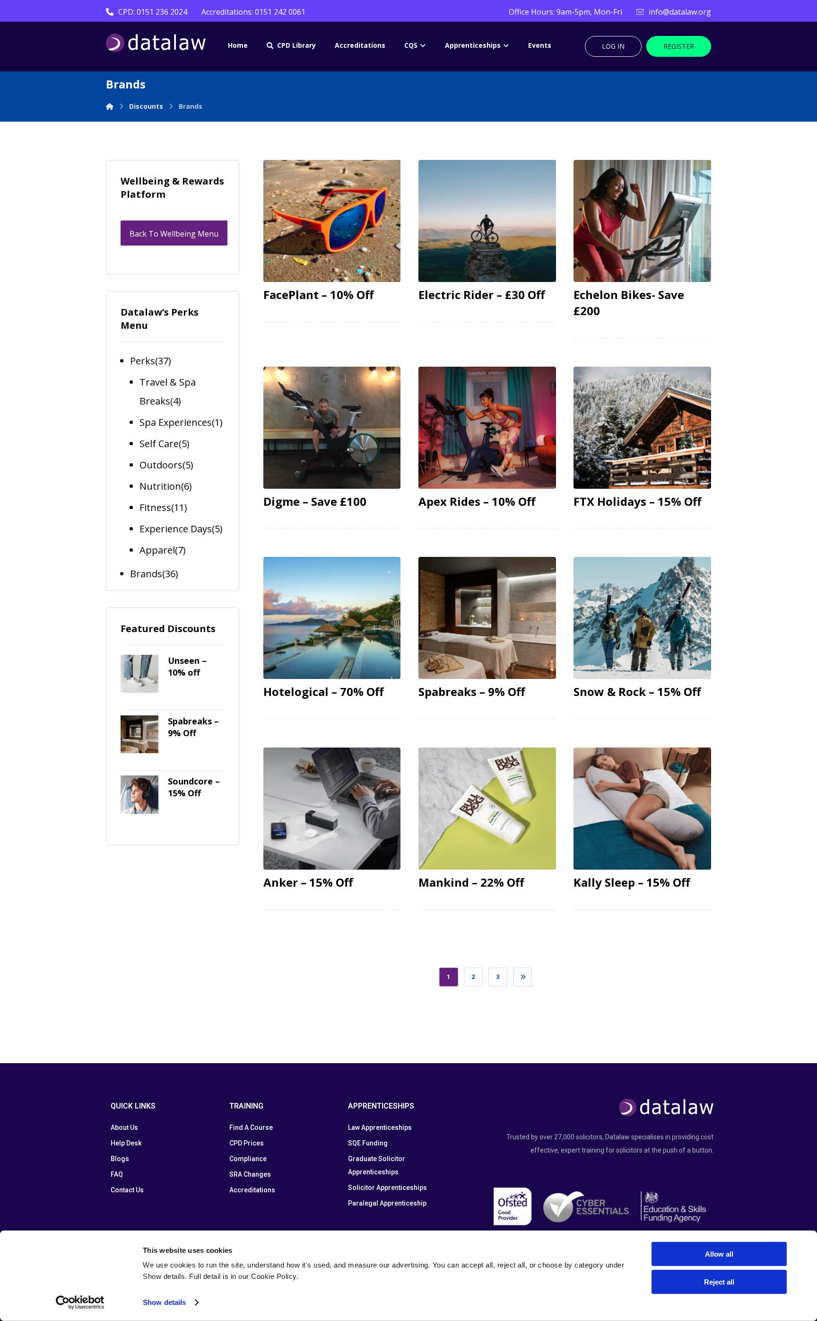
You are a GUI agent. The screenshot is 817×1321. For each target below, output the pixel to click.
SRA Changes (250, 1174)
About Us (124, 1127)
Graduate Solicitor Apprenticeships (376, 1165)
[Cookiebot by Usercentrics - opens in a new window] (80, 1302)
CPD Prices (246, 1143)
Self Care (159, 443)
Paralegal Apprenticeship (387, 1203)
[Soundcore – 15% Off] (139, 794)
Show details (164, 1302)
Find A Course (251, 1127)
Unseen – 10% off (187, 666)
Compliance (248, 1158)
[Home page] (109, 106)
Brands (146, 573)
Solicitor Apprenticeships (387, 1187)
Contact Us (127, 1190)
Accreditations (252, 1190)
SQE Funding (368, 1143)
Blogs (120, 1158)
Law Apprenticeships (380, 1127)
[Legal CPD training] (156, 43)
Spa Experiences (175, 422)
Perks (142, 360)
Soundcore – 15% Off (194, 787)
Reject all (719, 1281)
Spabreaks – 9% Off (193, 727)
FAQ (117, 1174)
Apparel (157, 550)
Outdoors (161, 464)
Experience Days (175, 528)
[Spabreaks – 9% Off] (139, 734)
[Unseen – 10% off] (139, 674)
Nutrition (160, 486)
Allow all (719, 1254)
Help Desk (126, 1143)
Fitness (155, 507)
